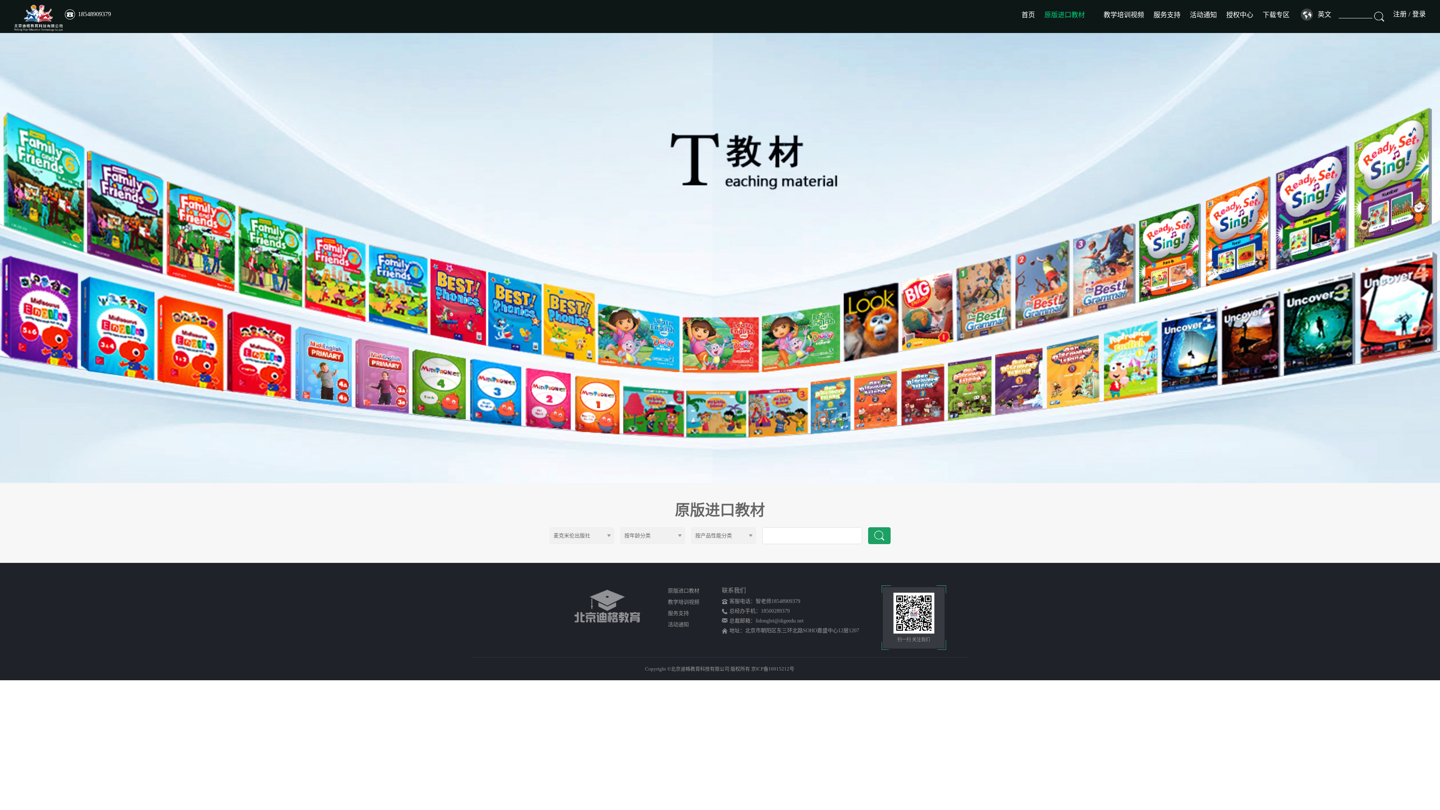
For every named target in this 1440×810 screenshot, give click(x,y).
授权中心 (1239, 15)
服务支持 (1167, 15)
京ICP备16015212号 (772, 669)
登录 (1419, 14)
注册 (1400, 14)
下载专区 (1276, 15)
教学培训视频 (1124, 15)
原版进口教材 (1064, 15)
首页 (1028, 15)
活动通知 (1203, 15)
